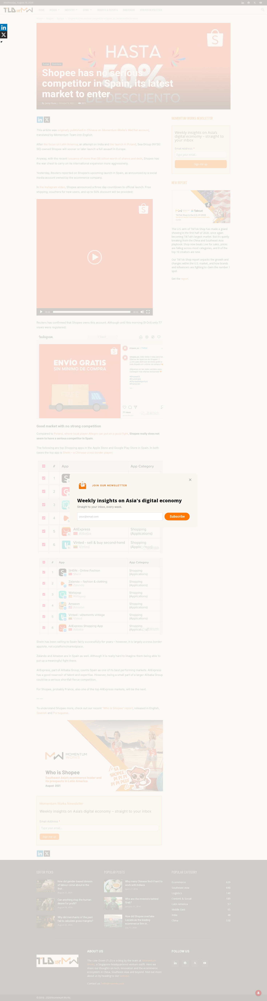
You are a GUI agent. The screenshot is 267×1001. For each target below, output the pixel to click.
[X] (3, 34)
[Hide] (1, 41)
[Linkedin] (3, 27)
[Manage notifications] (258, 993)
